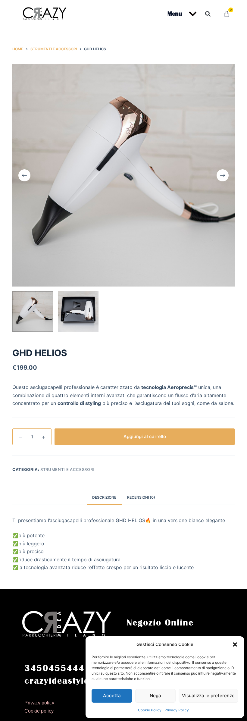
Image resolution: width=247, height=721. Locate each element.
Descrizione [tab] (104, 497)
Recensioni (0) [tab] (141, 497)
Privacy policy (39, 702)
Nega (155, 695)
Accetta (112, 695)
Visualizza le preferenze (208, 695)
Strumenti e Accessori (67, 469)
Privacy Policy (176, 710)
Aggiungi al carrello (145, 436)
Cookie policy (39, 710)
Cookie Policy (149, 710)
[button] (235, 644)
